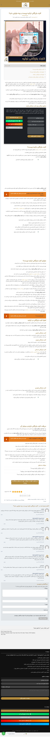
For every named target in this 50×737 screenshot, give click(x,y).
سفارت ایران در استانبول (34, 274)
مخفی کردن (7, 65)
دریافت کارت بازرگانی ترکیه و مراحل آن (36, 77)
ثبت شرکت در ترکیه (20, 208)
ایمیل (46, 604)
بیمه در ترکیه (20, 288)
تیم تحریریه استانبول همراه (38, 518)
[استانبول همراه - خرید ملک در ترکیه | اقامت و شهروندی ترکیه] (25, 4)
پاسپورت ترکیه (25, 279)
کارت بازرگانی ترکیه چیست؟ (38, 69)
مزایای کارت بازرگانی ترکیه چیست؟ (37, 72)
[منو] (49, 4)
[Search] (1, 5)
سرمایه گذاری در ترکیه (35, 352)
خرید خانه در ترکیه (40, 149)
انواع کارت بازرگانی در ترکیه (38, 74)
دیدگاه (46, 588)
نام (47, 599)
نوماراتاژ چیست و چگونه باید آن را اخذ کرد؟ (15, 500)
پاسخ (1, 514)
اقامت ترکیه (32, 84)
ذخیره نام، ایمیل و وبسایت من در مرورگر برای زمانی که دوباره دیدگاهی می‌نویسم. (30, 615)
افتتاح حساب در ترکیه (30, 310)
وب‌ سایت (46, 610)
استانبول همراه (34, 17)
